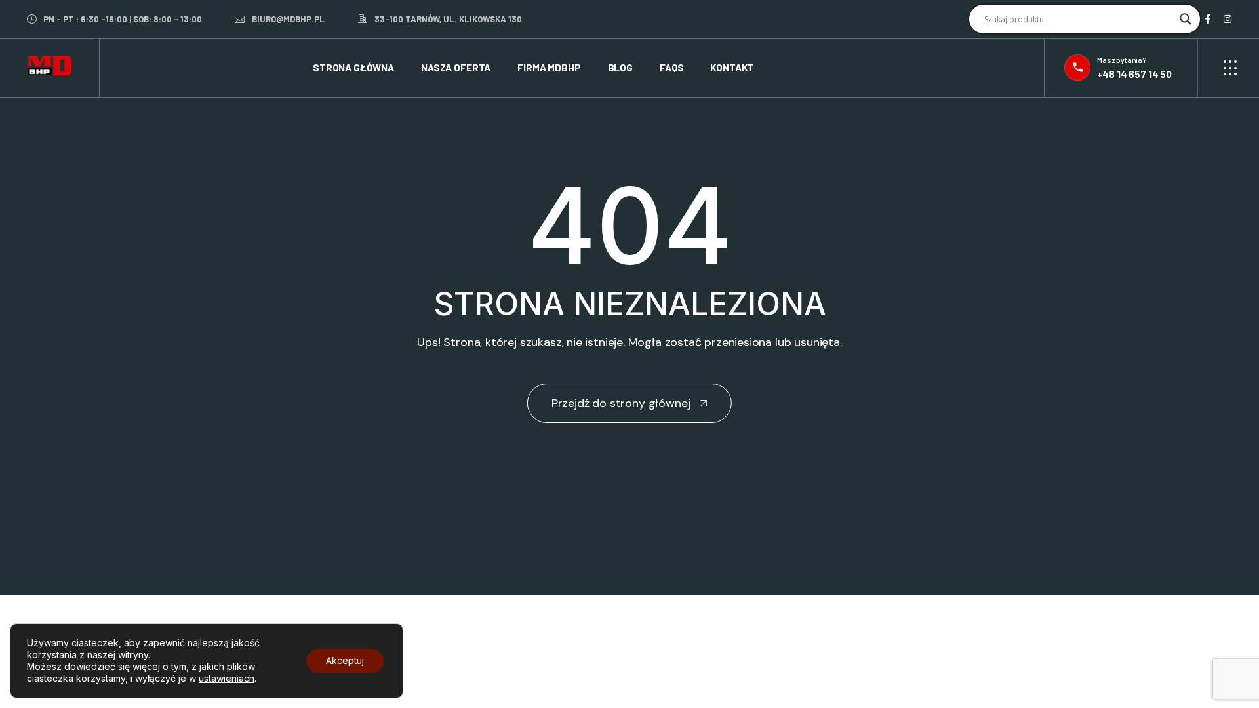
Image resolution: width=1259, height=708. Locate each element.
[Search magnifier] (1185, 19)
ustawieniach (226, 678)
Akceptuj (345, 660)
